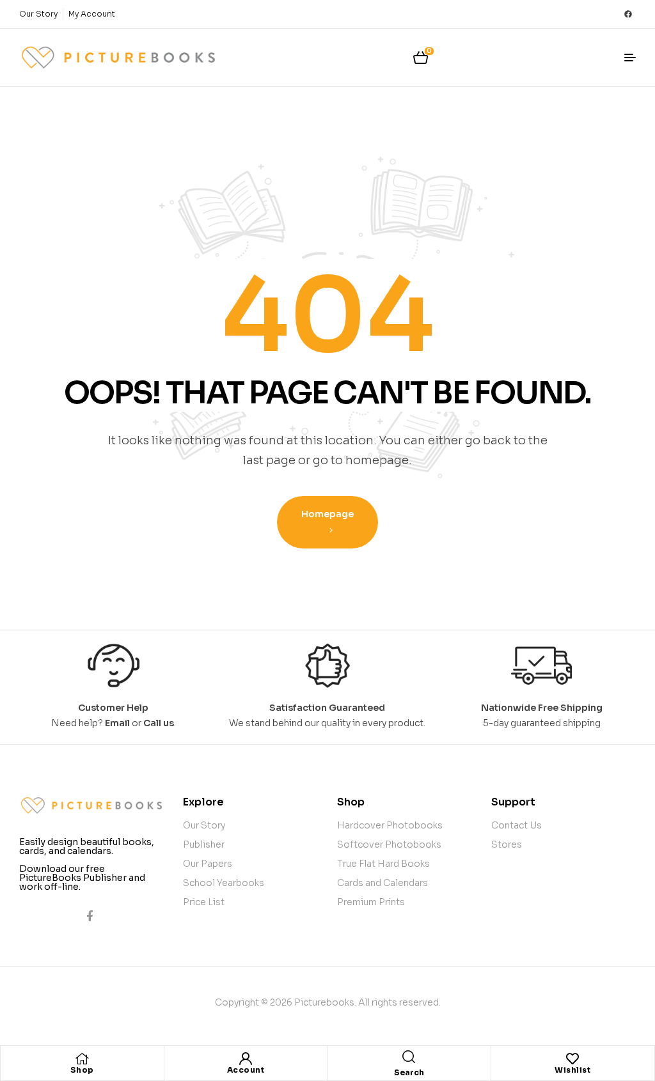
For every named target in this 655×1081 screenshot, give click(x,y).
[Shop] (81, 1058)
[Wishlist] (572, 1058)
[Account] (245, 1058)
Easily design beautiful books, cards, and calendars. (86, 846)
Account (246, 1070)
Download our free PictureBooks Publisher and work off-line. (82, 877)
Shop (82, 1070)
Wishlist (572, 1070)
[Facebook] (628, 14)
